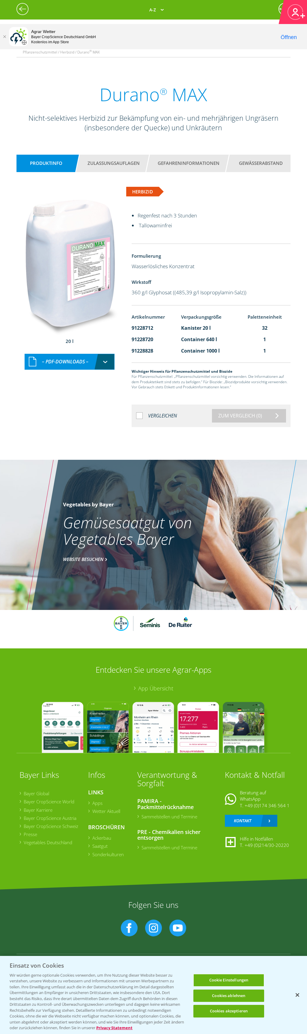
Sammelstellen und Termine (169, 817)
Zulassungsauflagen (114, 163)
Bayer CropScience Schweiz (51, 826)
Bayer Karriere (38, 810)
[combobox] (70, 362)
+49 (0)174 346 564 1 (267, 805)
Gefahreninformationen (188, 163)
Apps (97, 803)
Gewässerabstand (261, 163)
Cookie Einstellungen (229, 980)
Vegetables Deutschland (48, 842)
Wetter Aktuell (106, 811)
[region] (153, 995)
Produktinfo (46, 163)
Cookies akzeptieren (229, 1011)
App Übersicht (155, 688)
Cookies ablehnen (228, 995)
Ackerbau (101, 838)
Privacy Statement (114, 1027)
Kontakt (242, 820)
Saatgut (100, 846)
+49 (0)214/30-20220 (267, 845)
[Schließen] (4, 36)
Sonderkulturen (108, 854)
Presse (30, 834)
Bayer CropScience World (49, 802)
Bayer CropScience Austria (50, 818)
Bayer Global (36, 793)
